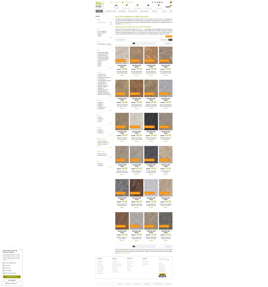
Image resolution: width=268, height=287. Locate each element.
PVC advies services (145, 262)
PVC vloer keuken (100, 270)
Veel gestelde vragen (130, 265)
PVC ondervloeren (115, 259)
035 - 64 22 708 (116, 2)
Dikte (98, 114)
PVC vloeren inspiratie (100, 273)
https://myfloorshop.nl (125, 253)
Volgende (168, 43)
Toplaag (99, 127)
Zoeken (98, 19)
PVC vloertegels (99, 264)
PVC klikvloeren (99, 262)
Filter (98, 16)
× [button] (20, 249)
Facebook (155, 2)
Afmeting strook (101, 139)
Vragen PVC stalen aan (146, 264)
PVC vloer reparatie (115, 267)
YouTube (160, 2)
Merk (98, 161)
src (171, 11)
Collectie (99, 72)
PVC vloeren (99, 259)
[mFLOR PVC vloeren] (100, 5)
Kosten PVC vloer (115, 270)
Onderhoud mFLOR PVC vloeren (117, 265)
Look (98, 29)
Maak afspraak (144, 259)
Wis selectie (110, 24)
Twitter (162, 2)
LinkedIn (157, 2)
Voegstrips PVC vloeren (115, 262)
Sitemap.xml (129, 270)
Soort (98, 42)
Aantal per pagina (164, 39)
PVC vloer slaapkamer (100, 267)
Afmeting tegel (100, 151)
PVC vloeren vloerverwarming (117, 264)
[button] (12, 283)
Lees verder (9, 260)
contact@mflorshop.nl (129, 2)
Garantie (128, 267)
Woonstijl (99, 100)
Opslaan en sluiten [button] (12, 276)
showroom (142, 29)
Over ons (128, 259)
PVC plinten (114, 261)
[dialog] (11, 267)
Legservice (128, 264)
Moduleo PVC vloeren (126, 24)
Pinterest (152, 2)
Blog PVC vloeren (130, 261)
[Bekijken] (171, 2)
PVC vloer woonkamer (100, 265)
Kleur (98, 50)
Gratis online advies (145, 261)
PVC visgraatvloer (100, 261)
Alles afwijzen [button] (11, 280)
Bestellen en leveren (130, 262)
